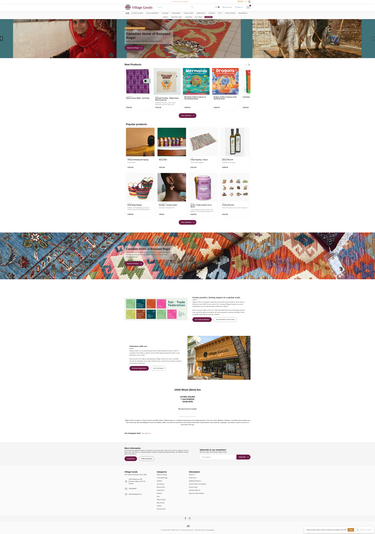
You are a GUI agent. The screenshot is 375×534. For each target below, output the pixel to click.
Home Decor (201, 13)
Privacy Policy (193, 487)
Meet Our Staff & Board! (196, 493)
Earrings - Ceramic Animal (168, 205)
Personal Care (176, 17)
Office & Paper (230, 13)
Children (211, 13)
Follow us (146, 433)
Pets (219, 13)
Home (127, 13)
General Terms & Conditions (197, 484)
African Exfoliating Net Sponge (138, 160)
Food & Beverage (152, 13)
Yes (351, 530)
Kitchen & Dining (137, 13)
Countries (188, 17)
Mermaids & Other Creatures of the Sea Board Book (195, 98)
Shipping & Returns (195, 481)
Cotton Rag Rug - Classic (199, 160)
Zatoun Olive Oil (227, 160)
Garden (165, 17)
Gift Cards (198, 17)
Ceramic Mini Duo (228, 205)
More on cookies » (367, 530)
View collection (186, 115)
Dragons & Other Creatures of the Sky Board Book (225, 98)
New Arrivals (242, 13)
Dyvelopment (210, 530)
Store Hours (192, 478)
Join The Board (158, 368)
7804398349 (132, 488)
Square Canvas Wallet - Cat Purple (137, 98)
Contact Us (130, 458)
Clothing (165, 13)
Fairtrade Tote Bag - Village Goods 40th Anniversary (167, 99)
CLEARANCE (208, 17)
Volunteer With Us (194, 490)
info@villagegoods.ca (135, 494)
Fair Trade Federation (202, 319)
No (358, 530)
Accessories (176, 13)
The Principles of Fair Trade (225, 319)
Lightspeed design (199, 530)
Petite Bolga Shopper (134, 205)
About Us (192, 474)
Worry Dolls (163, 160)
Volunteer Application (139, 368)
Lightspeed (190, 530)
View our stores (146, 458)
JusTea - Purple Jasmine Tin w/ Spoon (201, 206)
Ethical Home (188, 13)
